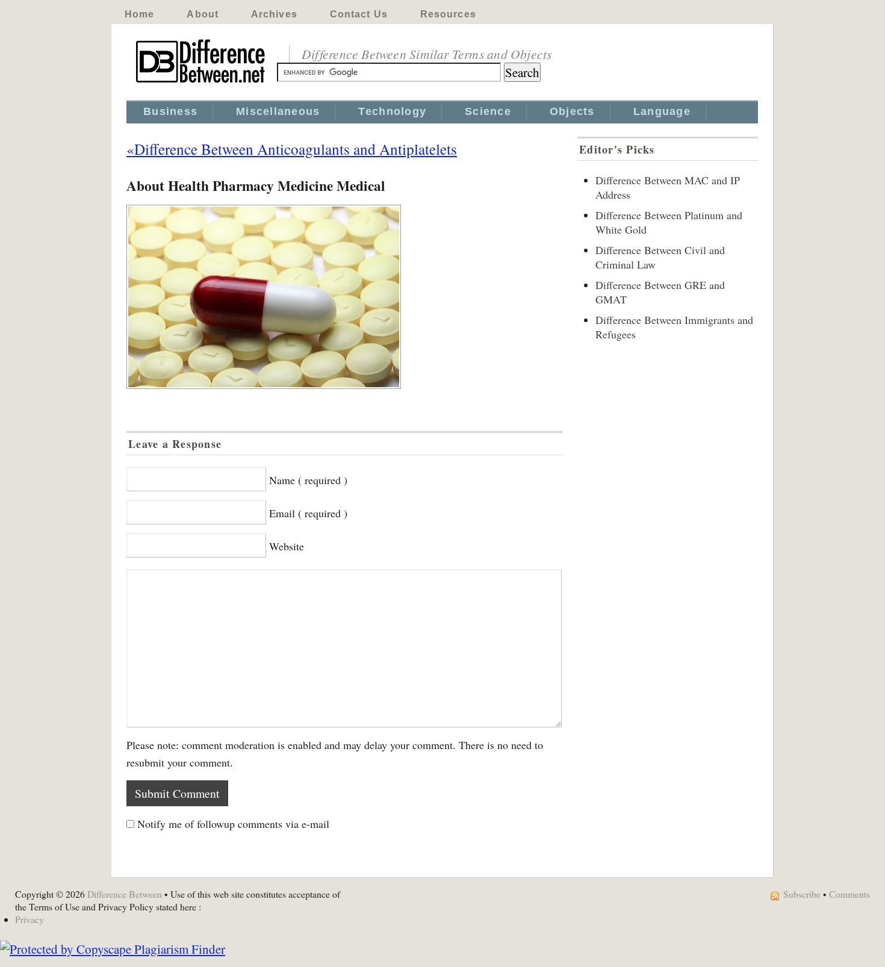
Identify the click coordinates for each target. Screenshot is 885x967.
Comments (849, 894)
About (203, 14)
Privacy (29, 919)
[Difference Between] (201, 83)
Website (286, 546)
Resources (448, 14)
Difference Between (124, 894)
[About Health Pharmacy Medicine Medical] (344, 297)
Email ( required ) (308, 513)
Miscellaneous (278, 111)
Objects (572, 111)
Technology (392, 111)
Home (139, 14)
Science (488, 111)
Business (170, 111)
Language (662, 111)
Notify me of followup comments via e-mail (233, 823)
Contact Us (359, 14)
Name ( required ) (308, 480)
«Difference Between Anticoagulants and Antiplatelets (291, 148)
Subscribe (802, 894)
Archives (274, 14)
